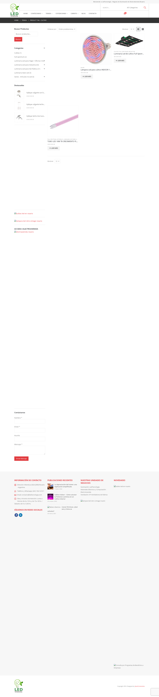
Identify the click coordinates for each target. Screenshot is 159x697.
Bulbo (82, 67)
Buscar (18, 39)
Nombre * (18, 418)
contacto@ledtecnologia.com (32, 495)
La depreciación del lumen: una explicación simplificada (65, 486)
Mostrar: (125, 29)
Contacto (92, 13)
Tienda (48, 13)
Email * (17, 427)
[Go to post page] (50, 486)
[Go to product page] (96, 49)
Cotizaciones (61, 13)
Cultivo (116, 51)
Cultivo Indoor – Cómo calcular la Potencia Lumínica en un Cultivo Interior (65, 497)
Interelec (60, 139)
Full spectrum (123, 51)
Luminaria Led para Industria (25, 65)
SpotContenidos (140, 686)
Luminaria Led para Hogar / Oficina (74, 139)
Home (25, 13)
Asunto (17, 435)
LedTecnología (95, 487)
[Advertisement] (62, 69)
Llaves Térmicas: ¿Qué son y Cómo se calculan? (62, 509)
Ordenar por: (51, 29)
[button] (138, 29)
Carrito (74, 13)
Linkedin (20, 515)
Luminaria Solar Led (21, 73)
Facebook (16, 515)
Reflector (132, 51)
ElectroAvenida (86, 492)
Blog (84, 13)
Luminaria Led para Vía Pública (25, 69)
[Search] (145, 7)
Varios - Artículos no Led (23, 77)
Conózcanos (36, 13)
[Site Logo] (14, 11)
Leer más (87, 76)
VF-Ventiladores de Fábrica (98, 495)
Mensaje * (18, 444)
